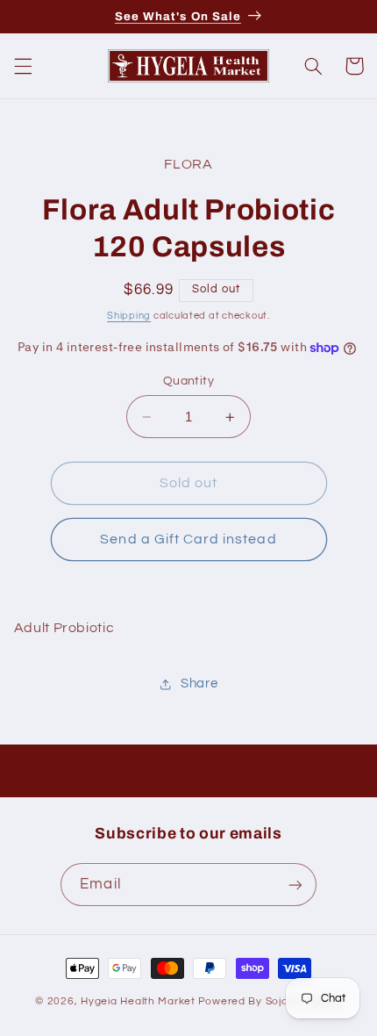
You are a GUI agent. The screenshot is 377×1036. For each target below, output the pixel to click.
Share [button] (199, 683)
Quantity (188, 381)
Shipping (129, 315)
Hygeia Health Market (138, 1001)
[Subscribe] (294, 884)
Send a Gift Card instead (188, 539)
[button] (23, 66)
